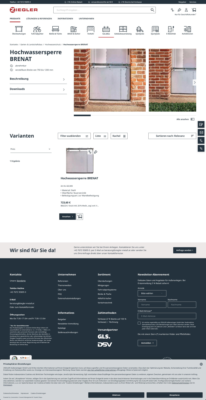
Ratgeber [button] (182, 2)
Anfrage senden (183, 250)
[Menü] (30, 356)
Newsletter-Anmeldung (68, 323)
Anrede (141, 288)
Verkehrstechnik (105, 302)
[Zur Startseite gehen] (23, 10)
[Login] (186, 10)
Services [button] (192, 2)
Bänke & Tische (104, 294)
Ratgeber (62, 319)
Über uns (62, 289)
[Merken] (179, 10)
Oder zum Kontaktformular (22, 307)
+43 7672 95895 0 (18, 292)
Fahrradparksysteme (107, 289)
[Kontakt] (201, 124)
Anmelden (146, 343)
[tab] (19, 30)
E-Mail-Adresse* (145, 311)
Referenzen (63, 281)
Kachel (117, 135)
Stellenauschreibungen (68, 332)
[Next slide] (194, 82)
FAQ (60, 294)
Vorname (142, 299)
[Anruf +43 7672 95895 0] (201, 140)
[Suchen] (152, 10)
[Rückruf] (201, 148)
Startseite (14, 44)
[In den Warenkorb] (80, 216)
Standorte (21, 280)
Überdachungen (105, 281)
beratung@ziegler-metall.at (22, 303)
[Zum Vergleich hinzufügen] (89, 151)
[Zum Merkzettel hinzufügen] (95, 151)
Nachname (172, 299)
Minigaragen (103, 285)
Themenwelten (64, 285)
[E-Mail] (201, 132)
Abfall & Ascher (104, 298)
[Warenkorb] (193, 10)
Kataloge (62, 328)
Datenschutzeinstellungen (69, 298)
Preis (13, 149)
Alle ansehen (183, 119)
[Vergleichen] (172, 10)
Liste (98, 135)
